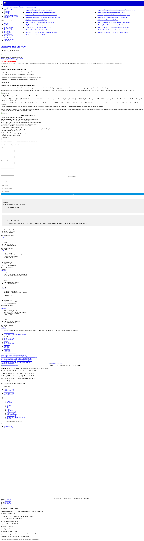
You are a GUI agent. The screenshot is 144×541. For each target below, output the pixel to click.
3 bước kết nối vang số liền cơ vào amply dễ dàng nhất (39, 10)
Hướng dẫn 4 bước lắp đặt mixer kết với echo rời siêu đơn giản (41, 12)
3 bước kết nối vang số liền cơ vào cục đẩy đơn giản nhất (111, 10)
